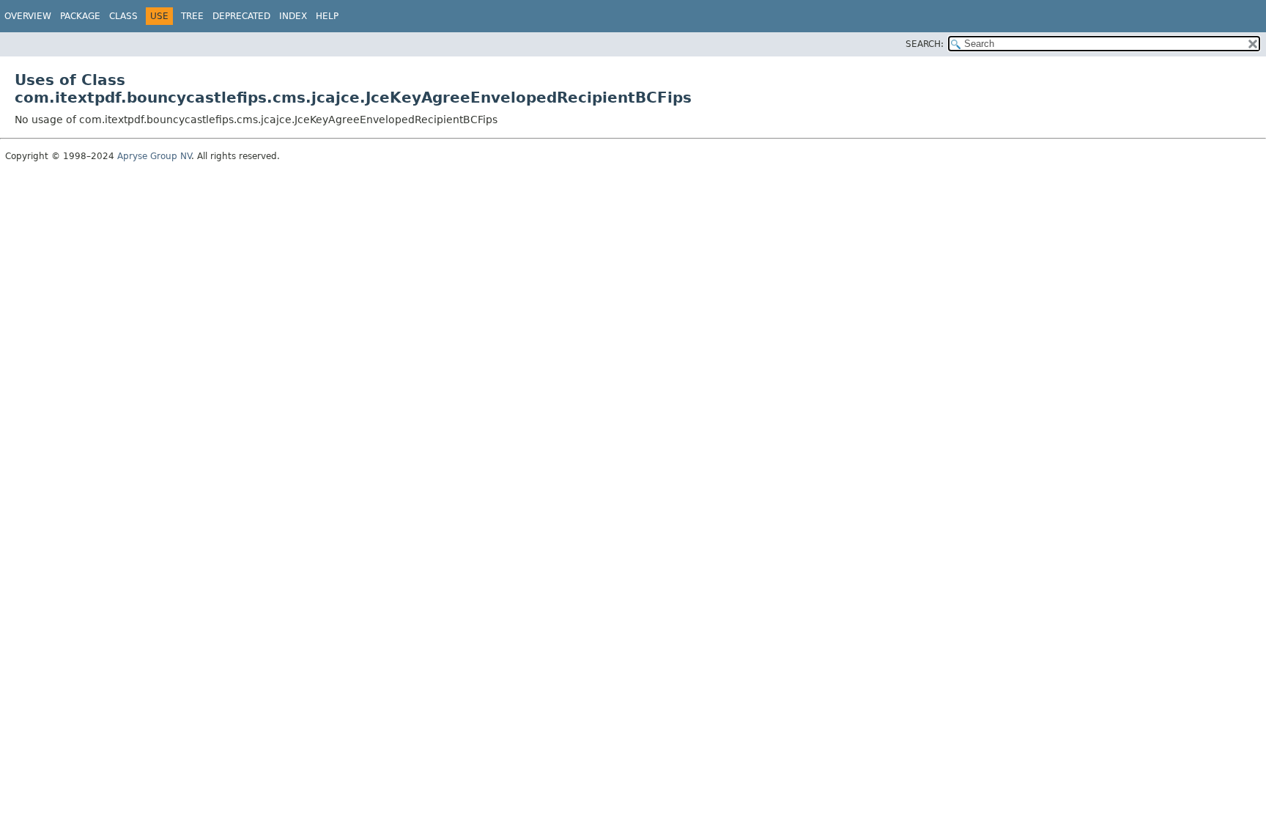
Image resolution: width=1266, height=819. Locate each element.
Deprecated (241, 16)
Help (327, 16)
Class (123, 16)
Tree (192, 16)
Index (293, 16)
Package (80, 16)
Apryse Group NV (154, 156)
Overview (27, 16)
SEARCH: (925, 44)
